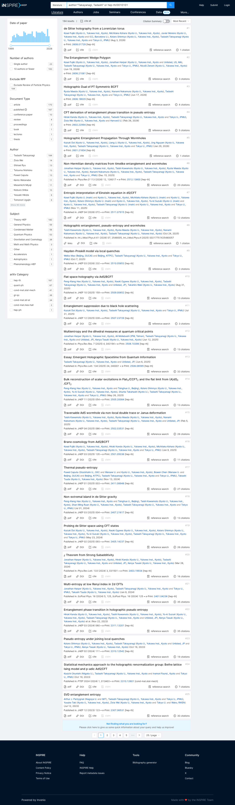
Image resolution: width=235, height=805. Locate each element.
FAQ (82, 762)
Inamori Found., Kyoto (164, 673)
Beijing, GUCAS (85, 255)
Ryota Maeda (71, 91)
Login (227, 5)
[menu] (205, 5)
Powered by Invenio (34, 799)
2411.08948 (117, 483)
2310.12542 (117, 651)
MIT (104, 699)
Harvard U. (116, 120)
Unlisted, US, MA (172, 62)
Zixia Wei (68, 120)
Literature (57, 12)
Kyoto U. (143, 391)
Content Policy (43, 767)
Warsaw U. (110, 472)
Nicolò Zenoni (147, 65)
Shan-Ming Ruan (80, 504)
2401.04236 (161, 596)
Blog (187, 762)
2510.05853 (117, 263)
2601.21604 (79, 150)
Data (159, 12)
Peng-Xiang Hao (72, 281)
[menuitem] (201, 5)
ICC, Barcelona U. (99, 36)
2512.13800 (134, 179)
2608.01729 (79, 44)
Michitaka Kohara (118, 33)
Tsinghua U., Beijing (128, 388)
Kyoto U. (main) (85, 197)
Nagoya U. (91, 699)
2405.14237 (117, 541)
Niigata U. (87, 673)
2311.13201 (117, 625)
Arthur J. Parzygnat (74, 699)
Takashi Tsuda (78, 592)
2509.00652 (117, 292)
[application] (32, 35)
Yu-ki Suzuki (155, 201)
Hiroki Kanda (70, 117)
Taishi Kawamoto (124, 168)
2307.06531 (117, 710)
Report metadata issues (92, 773)
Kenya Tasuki (102, 339)
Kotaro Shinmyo (118, 36)
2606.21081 (79, 73)
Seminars (114, 12)
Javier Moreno (168, 33)
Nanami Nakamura (121, 91)
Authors (78, 12)
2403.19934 (135, 570)
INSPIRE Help (87, 767)
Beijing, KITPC (105, 255)
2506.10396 (132, 343)
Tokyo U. (161, 702)
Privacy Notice (43, 773)
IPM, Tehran (137, 336)
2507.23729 (117, 318)
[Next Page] (139, 735)
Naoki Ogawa (122, 281)
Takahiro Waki (135, 284)
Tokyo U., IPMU (101, 40)
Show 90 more (18, 205)
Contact (189, 778)
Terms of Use (43, 778)
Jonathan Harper (118, 62)
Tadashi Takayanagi (170, 36)
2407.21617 (117, 512)
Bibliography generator (145, 762)
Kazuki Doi (69, 142)
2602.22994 (79, 124)
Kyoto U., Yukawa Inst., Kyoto (92, 33)
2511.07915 (117, 212)
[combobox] (117, 5)
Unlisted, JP (119, 284)
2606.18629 (79, 99)
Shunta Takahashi (128, 391)
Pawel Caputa (71, 472)
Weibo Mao (69, 255)
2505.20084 (117, 399)
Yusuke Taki (70, 702)
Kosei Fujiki (69, 33)
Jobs (96, 12)
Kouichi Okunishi (72, 673)
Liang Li (113, 142)
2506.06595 (137, 366)
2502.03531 (117, 428)
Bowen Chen (160, 472)
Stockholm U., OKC (90, 472)
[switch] (166, 21)
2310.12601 (127, 681)
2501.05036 (117, 454)
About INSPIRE (43, 762)
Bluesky (189, 767)
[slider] (11, 46)
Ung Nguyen (157, 142)
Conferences (138, 12)
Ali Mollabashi (122, 336)
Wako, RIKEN (178, 702)
